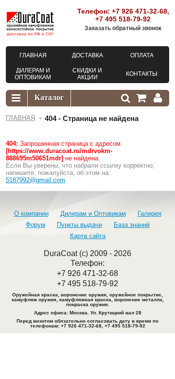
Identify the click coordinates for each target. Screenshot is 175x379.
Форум (35, 225)
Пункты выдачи (79, 225)
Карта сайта (87, 236)
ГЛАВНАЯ (20, 117)
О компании (31, 213)
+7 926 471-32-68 (139, 11)
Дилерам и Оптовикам (93, 213)
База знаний (132, 225)
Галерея (149, 213)
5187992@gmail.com (35, 180)
